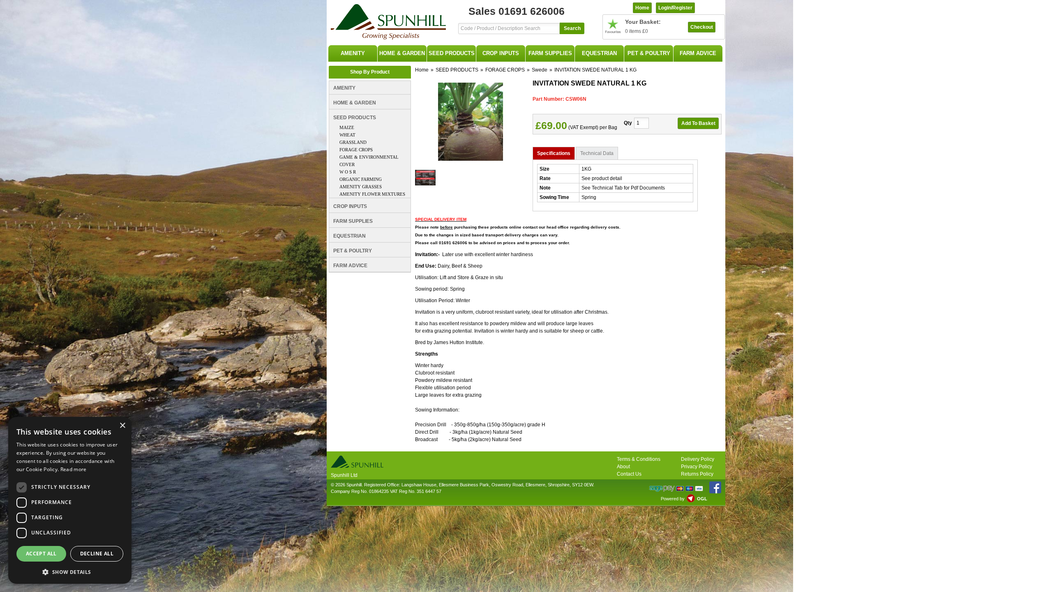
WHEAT (347, 134)
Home (422, 70)
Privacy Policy (696, 466)
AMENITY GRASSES (360, 186)
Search (572, 28)
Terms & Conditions (638, 459)
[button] (69, 571)
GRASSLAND (353, 142)
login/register (675, 8)
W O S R (347, 171)
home (642, 8)
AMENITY (353, 53)
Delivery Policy (697, 459)
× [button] (122, 426)
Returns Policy (697, 474)
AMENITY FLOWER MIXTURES (372, 194)
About (623, 466)
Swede (539, 70)
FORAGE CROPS (356, 149)
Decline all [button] (96, 553)
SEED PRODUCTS (452, 53)
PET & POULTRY (649, 53)
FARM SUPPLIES (550, 53)
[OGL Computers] (691, 500)
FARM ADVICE (698, 53)
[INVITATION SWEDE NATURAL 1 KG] (471, 163)
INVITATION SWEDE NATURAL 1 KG (595, 70)
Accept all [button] (41, 553)
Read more (73, 469)
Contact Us (629, 474)
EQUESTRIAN (599, 53)
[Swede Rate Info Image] (425, 184)
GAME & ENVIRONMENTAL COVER (369, 161)
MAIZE (346, 127)
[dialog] (70, 500)
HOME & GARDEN (402, 53)
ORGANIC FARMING (360, 179)
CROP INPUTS (500, 53)
